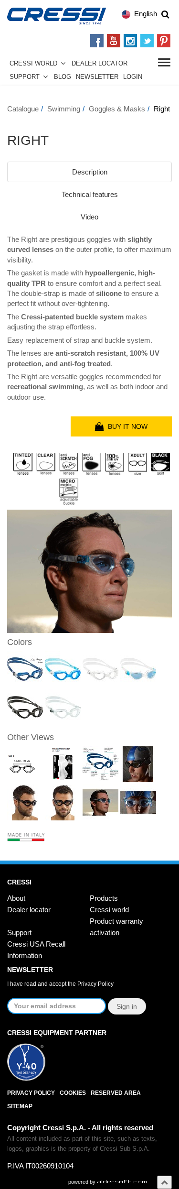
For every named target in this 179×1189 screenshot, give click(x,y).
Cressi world (109, 909)
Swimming (63, 109)
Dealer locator (29, 909)
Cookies (73, 1093)
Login (132, 77)
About (16, 898)
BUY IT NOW (125, 426)
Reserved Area (116, 1093)
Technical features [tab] (90, 194)
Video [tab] (89, 217)
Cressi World (33, 63)
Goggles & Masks (117, 109)
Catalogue (23, 109)
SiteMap (19, 1106)
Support (25, 77)
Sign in (126, 1006)
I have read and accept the (60, 984)
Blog (62, 77)
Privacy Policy (95, 984)
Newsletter (97, 77)
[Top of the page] (164, 1182)
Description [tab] (89, 172)
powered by (82, 1182)
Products (104, 898)
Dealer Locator (99, 63)
